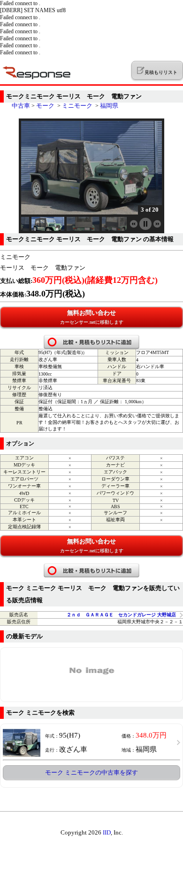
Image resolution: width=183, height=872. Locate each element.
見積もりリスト (161, 72)
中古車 (21, 105)
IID (107, 832)
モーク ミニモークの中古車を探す (91, 772)
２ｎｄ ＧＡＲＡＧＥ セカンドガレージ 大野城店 (121, 614)
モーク (45, 105)
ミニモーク (77, 105)
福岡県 (109, 105)
